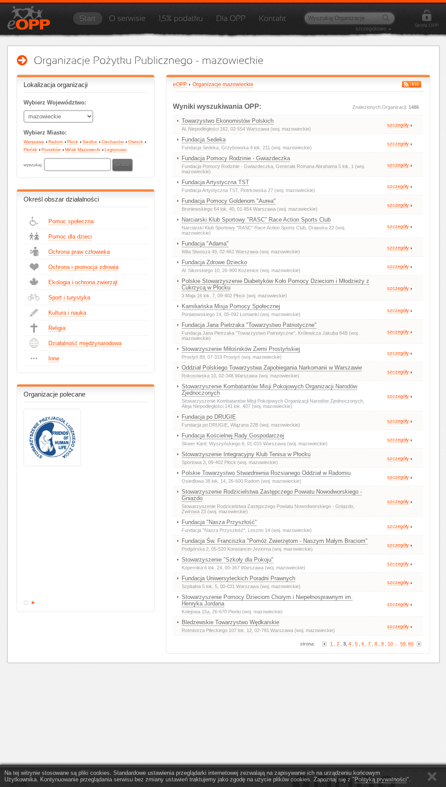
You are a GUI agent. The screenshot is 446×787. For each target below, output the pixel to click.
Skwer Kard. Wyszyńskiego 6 (213, 443)
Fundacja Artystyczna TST (215, 182)
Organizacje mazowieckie (223, 84)
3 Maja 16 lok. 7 (198, 295)
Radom (55, 141)
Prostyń (231, 357)
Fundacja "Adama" (205, 243)
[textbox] (77, 164)
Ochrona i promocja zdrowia (83, 267)
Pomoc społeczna (71, 221)
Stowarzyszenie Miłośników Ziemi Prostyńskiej (241, 349)
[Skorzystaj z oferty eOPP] (231, 21)
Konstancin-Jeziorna (249, 549)
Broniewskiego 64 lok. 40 (208, 209)
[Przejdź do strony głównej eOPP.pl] (87, 21)
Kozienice (248, 270)
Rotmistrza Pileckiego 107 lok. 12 (217, 630)
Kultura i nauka (67, 312)
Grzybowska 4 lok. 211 (245, 147)
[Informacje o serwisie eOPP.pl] (127, 21)
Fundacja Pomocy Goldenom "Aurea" (229, 201)
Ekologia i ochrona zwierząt (83, 282)
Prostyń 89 (193, 357)
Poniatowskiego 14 (201, 314)
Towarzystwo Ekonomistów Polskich (228, 121)
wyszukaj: (34, 164)
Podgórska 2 (195, 549)
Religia (56, 328)
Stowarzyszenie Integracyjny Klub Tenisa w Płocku (246, 454)
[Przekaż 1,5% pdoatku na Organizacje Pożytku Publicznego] (181, 21)
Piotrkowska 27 (256, 190)
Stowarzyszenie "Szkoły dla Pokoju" (228, 559)
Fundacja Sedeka (204, 139)
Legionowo (116, 149)
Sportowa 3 (194, 462)
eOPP (180, 84)
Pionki (234, 611)
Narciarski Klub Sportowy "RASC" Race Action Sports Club (256, 219)
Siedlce (89, 141)
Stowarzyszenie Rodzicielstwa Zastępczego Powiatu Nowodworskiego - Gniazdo (272, 494)
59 (402, 643)
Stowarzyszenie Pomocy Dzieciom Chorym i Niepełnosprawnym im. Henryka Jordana (267, 600)
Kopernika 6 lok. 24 (202, 567)
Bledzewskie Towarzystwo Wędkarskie (230, 622)
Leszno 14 (259, 530)
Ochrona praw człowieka (79, 252)
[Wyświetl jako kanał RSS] (411, 84)
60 (410, 643)
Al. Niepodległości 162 (205, 128)
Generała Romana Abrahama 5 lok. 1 (315, 166)
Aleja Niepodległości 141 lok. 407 (216, 406)
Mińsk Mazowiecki (82, 149)
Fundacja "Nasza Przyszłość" (219, 522)
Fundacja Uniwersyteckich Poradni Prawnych (238, 578)
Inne (53, 358)
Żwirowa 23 (194, 511)
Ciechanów (112, 141)
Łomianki (249, 314)
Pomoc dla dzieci (70, 236)
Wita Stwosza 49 (199, 251)
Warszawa (34, 141)
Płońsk (30, 149)
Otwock (135, 141)
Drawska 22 (321, 227)
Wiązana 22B (244, 424)
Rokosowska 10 (199, 375)
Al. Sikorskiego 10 (201, 270)
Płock (72, 141)
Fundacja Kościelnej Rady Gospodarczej (233, 435)
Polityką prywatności (381, 779)
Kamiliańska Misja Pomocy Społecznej (231, 306)
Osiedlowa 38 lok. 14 (204, 481)
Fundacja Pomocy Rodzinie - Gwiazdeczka (236, 158)
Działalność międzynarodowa (85, 343)
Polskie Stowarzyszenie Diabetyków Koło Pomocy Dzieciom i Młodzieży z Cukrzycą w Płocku (275, 284)
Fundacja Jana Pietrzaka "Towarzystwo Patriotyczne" (249, 325)
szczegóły (398, 125)
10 (390, 643)
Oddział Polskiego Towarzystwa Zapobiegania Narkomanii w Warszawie (272, 367)
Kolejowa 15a (195, 611)
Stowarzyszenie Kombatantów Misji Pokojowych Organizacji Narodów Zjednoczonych (269, 389)
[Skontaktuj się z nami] (272, 21)
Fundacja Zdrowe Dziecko (214, 262)
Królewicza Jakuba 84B (323, 333)
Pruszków (51, 149)
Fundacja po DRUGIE (209, 417)
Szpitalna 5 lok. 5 (199, 586)
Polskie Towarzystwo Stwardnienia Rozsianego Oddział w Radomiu (266, 473)
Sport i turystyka (69, 297)
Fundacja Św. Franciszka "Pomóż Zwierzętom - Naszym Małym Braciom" (275, 541)
